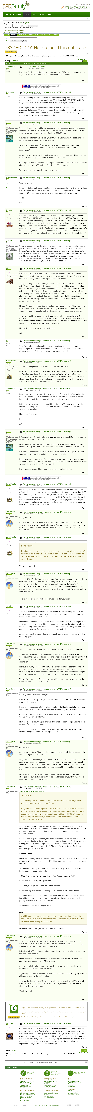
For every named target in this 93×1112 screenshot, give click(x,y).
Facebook (70, 1085)
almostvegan (10, 67)
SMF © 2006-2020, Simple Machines (51, 1105)
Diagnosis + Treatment (13, 14)
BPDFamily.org (71, 1086)
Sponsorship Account (73, 1094)
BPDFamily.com (9, 56)
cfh (7, 122)
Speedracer (10, 92)
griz (7, 268)
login (21, 22)
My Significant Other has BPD (27, 1094)
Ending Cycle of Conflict (50, 1081)
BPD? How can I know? (26, 1082)
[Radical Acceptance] (6, 187)
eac (7, 340)
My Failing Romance (25, 1097)
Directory (46, 1094)
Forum (27, 14)
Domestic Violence (49, 1097)
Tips (34, 14)
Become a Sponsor (73, 1093)
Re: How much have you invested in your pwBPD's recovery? (47, 92)
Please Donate (23, 35)
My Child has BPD (24, 1092)
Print (85, 61)
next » (85, 59)
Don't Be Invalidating (49, 1084)
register (27, 22)
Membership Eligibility (49, 1092)
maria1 (8, 606)
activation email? (20, 24)
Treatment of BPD (25, 1085)
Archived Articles (24, 1100)
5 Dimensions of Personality (27, 1081)
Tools (42, 14)
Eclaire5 (9, 240)
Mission (70, 1079)
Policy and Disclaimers (73, 1081)
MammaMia (10, 512)
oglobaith (9, 1023)
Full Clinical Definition (25, 1086)
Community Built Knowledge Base (25, 56)
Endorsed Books (24, 1098)
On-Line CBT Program (49, 1086)
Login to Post (33, 35)
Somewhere (10, 689)
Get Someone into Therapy (27, 1084)
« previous (79, 59)
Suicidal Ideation (48, 1096)
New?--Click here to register (48, 35)
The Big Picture (24, 1079)
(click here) (75, 1016)
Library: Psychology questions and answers (48, 56)
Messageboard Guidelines (51, 1093)
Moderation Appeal (73, 1092)
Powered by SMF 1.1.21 (38, 1105)
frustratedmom (11, 177)
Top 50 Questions (25, 1088)
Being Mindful (11, 361)
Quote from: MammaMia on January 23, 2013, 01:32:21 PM (31, 541)
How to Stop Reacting (49, 1079)
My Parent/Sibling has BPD (27, 1093)
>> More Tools (47, 1088)
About (50, 14)
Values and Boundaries (50, 1085)
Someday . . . (10, 210)
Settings (70, 1090)
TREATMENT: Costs (72, 56)
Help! (7, 35)
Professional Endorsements (75, 1082)
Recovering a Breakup (26, 1096)
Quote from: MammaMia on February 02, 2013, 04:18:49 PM (31, 791)
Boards (13, 35)
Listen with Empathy (49, 1082)
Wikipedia (70, 1084)
